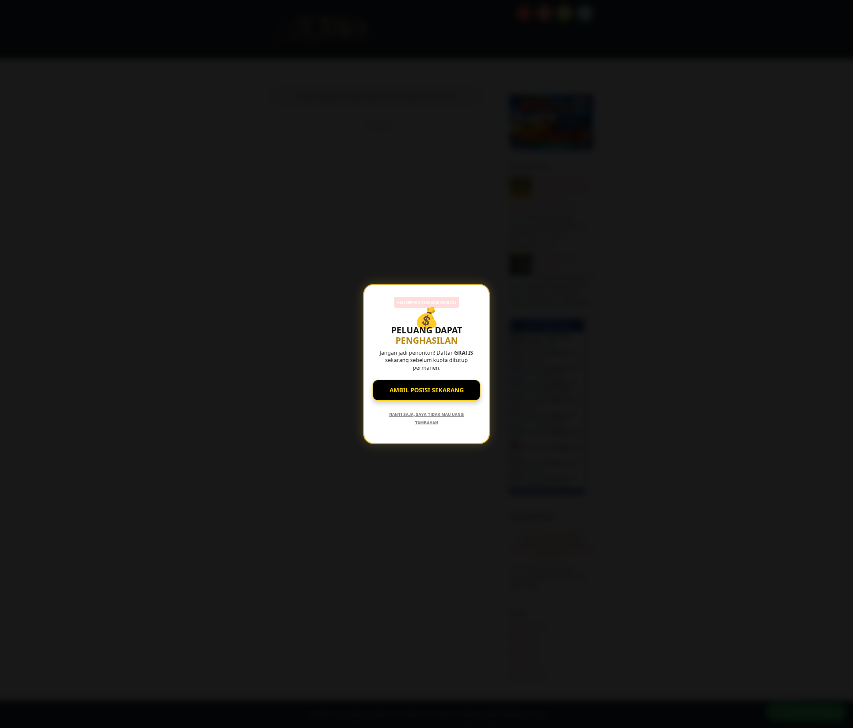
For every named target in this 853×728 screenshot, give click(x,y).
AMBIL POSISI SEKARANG (427, 390)
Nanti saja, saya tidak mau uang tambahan (426, 418)
